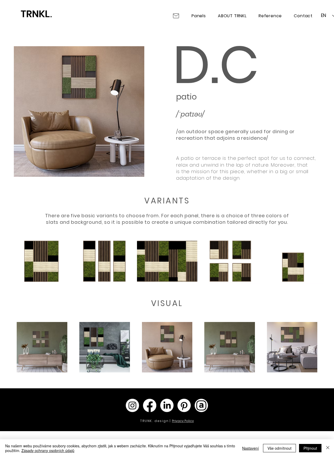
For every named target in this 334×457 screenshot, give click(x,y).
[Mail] (176, 15)
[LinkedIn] (167, 405)
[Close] (328, 448)
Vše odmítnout (279, 448)
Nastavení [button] (250, 448)
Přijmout (310, 448)
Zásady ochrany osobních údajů (47, 450)
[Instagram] (132, 405)
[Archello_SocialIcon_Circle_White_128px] (201, 405)
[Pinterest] (184, 405)
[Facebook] (149, 405)
